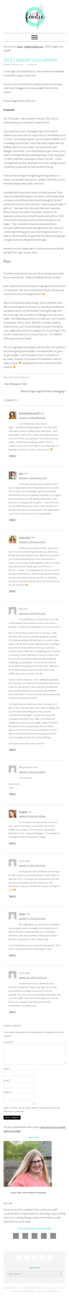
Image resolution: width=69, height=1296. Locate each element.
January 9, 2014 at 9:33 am (32, 865)
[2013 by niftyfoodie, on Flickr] (7, 261)
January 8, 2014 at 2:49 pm (32, 771)
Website (8, 1092)
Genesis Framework (24, 1291)
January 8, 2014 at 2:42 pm (32, 613)
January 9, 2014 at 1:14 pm (32, 918)
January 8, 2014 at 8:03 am (32, 417)
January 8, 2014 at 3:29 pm (32, 816)
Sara (21, 473)
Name (7, 1068)
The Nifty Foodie (35, 16)
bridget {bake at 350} (29, 413)
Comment (9, 1042)
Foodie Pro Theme (31, 1288)
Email (7, 1080)
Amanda (23, 811)
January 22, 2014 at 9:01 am (33, 977)
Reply (12, 456)
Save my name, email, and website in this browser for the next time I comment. (32, 1109)
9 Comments (32, 65)
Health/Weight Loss (22, 377)
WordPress (53, 1291)
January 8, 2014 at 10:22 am (33, 477)
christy (22, 913)
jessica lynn (24, 537)
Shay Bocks (49, 1288)
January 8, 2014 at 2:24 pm (32, 541)
